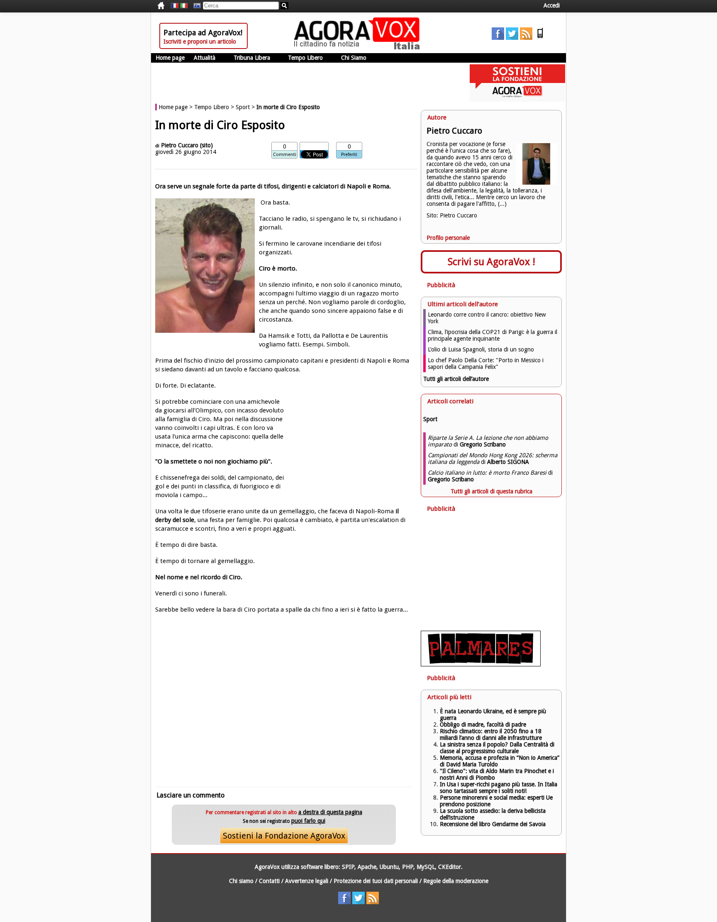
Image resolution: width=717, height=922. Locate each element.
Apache (367, 866)
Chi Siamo (353, 57)
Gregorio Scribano (483, 444)
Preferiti (349, 154)
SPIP (348, 866)
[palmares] (481, 664)
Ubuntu (389, 866)
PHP (407, 866)
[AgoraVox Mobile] (540, 37)
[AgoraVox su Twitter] (512, 37)
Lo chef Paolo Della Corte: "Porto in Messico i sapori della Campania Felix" (486, 363)
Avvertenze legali (306, 881)
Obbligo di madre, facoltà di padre (483, 724)
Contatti (269, 881)
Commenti (284, 154)
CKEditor (449, 866)
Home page (170, 57)
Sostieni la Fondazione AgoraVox (284, 836)
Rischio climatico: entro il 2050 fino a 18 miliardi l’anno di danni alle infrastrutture (492, 734)
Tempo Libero (305, 57)
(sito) (206, 145)
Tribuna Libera (252, 57)
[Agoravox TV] (195, 6)
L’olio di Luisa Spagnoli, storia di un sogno (481, 349)
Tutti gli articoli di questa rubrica (491, 491)
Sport (243, 107)
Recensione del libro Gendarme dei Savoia (493, 824)
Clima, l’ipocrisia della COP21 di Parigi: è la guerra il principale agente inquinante (492, 335)
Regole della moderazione (455, 881)
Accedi (552, 5)
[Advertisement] (283, 699)
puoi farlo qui (308, 820)
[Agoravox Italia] (184, 6)
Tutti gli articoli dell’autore (456, 379)
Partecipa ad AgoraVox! (202, 32)
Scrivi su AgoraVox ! (491, 262)
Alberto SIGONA (508, 462)
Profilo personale (448, 237)
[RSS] (526, 37)
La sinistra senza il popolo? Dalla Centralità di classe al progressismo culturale (497, 747)
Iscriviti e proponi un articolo (199, 41)
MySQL (426, 866)
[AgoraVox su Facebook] (498, 37)
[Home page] (359, 47)
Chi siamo (241, 881)
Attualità (204, 57)
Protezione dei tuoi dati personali (376, 881)
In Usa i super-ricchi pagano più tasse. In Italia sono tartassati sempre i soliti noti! (498, 787)
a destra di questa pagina (330, 812)
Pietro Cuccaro (179, 145)
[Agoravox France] (174, 6)
